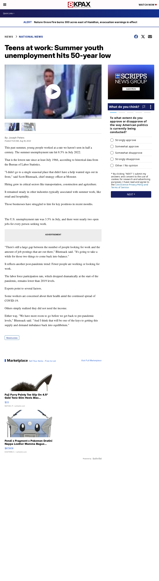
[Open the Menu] (4, 4)
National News (31, 36)
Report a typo (12, 337)
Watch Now (147, 4)
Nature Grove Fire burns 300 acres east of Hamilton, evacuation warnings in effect (85, 22)
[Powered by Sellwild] (97, 458)
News (9, 36)
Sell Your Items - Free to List (42, 361)
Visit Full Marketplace (91, 360)
